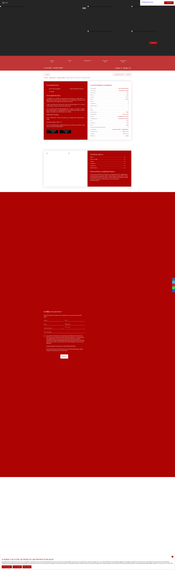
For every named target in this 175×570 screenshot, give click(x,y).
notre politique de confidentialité (165, 563)
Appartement (52, 77)
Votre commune (48, 328)
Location (46, 77)
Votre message (47, 332)
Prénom (46, 320)
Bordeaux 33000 (61, 77)
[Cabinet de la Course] (150, 3)
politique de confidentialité (60, 350)
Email (45, 324)
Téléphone (67, 324)
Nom (66, 320)
